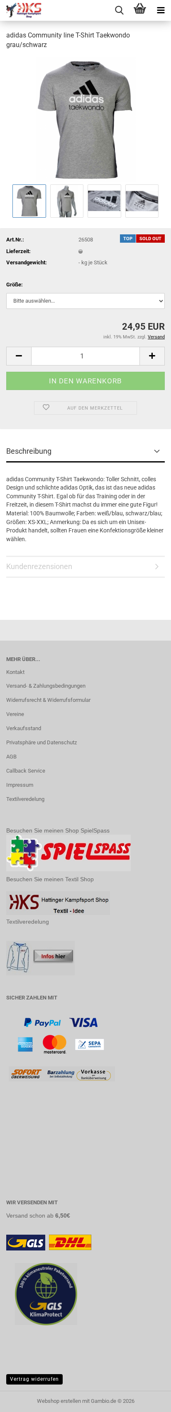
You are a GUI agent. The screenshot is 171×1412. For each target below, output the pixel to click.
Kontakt (15, 672)
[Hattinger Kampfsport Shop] (21, 10)
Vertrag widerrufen (34, 1379)
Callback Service (25, 771)
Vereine (15, 714)
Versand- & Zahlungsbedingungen (46, 686)
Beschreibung (28, 451)
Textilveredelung (25, 799)
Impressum (19, 785)
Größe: (14, 284)
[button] (18, 356)
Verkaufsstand (23, 728)
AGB (11, 756)
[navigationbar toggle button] (160, 10)
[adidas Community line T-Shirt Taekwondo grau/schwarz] (86, 119)
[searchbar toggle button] (119, 10)
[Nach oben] (148, 1399)
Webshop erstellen (59, 1401)
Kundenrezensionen (39, 566)
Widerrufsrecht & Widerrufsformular (48, 700)
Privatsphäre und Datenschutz (41, 742)
